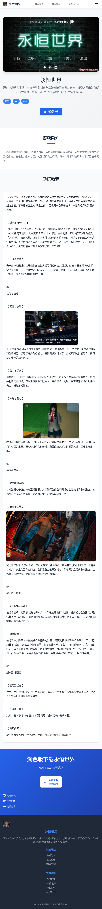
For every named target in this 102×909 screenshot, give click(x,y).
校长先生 (51, 888)
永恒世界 (51, 879)
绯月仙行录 (51, 883)
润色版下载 (74, 4)
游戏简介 (39, 4)
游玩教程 (56, 4)
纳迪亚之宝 (51, 892)
